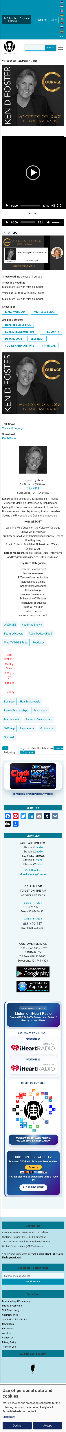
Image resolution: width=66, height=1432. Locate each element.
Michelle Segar (44, 311)
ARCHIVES (10, 624)
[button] (33, 172)
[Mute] (53, 205)
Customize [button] (9, 1416)
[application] (33, 172)
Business (9, 701)
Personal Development (39, 719)
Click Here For (33, 870)
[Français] (62, 10)
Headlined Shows (32, 624)
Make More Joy (15, 311)
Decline (17, 1425)
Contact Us (8, 1337)
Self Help (37, 338)
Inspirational (27, 728)
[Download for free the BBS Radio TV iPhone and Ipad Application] (33, 986)
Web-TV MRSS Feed (15, 642)
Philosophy (51, 331)
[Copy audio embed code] (4, 233)
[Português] (62, 23)
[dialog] (33, 1408)
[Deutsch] (62, 14)
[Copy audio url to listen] (9, 233)
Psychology (13, 338)
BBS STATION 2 (33, 919)
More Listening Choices (33, 874)
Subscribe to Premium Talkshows (18, 19)
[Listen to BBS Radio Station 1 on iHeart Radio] (33, 1047)
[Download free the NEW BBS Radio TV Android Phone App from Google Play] (33, 971)
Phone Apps (8, 1328)
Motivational (47, 728)
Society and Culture (19, 345)
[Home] (9, 47)
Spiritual (49, 345)
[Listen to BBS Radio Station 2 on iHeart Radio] (33, 1067)
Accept (47, 1425)
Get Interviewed (10, 1315)
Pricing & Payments (12, 1305)
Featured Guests (13, 633)
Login (23, 748)
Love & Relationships (19, 331)
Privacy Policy (9, 1342)
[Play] (7, 205)
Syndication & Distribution (15, 1319)
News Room (8, 1324)
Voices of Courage (12, 428)
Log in (54, 19)
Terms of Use (9, 1347)
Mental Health (12, 719)
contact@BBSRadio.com (30, 1246)
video (39, 860)
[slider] (30, 205)
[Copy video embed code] (30, 213)
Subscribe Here (33, 1187)
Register (42, 19)
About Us (6, 1333)
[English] (62, 2)
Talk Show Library (10, 1310)
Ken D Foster (9, 438)
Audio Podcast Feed (40, 633)
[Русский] (62, 27)
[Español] (62, 31)
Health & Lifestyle (18, 324)
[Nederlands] (62, 6)
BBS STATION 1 (33, 902)
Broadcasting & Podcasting (16, 1301)
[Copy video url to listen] (35, 213)
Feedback (38, 642)
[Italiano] (62, 19)
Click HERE (33, 488)
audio (39, 847)
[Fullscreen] (59, 205)
